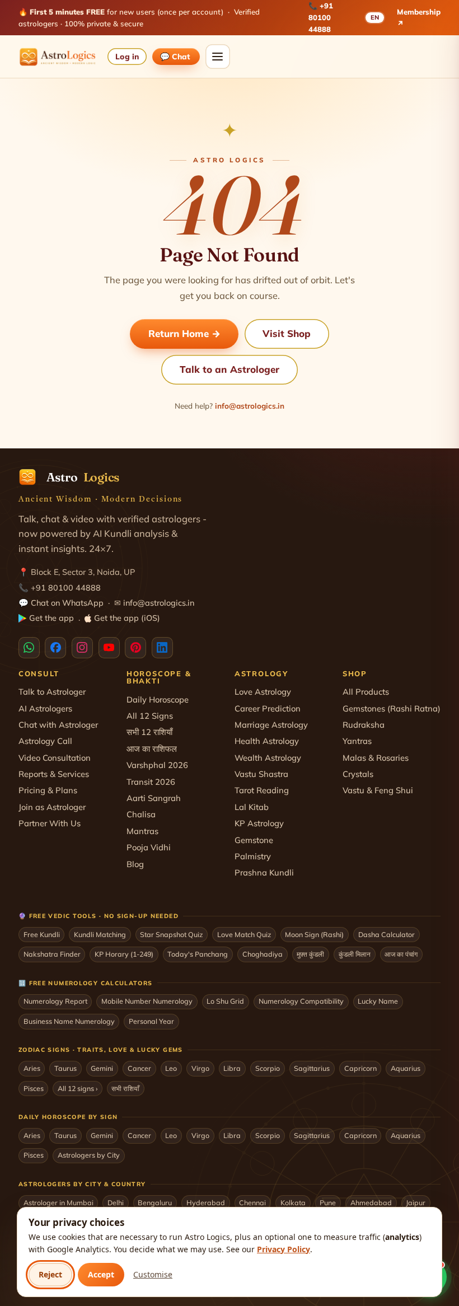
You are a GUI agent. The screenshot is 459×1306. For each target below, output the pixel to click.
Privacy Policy (283, 1249)
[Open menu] (217, 56)
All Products (366, 691)
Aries (32, 1068)
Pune (328, 1202)
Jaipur (415, 1202)
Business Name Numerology (69, 1021)
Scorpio (267, 1068)
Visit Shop (287, 333)
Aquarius (405, 1068)
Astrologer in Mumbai (58, 1202)
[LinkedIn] (162, 647)
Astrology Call (45, 741)
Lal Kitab (252, 807)
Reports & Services (53, 774)
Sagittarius (312, 1068)
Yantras (357, 741)
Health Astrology (267, 741)
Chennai (252, 1202)
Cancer (139, 1068)
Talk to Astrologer (52, 691)
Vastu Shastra (261, 774)
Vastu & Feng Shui (378, 790)
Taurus (65, 1068)
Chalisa (141, 814)
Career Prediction (268, 708)
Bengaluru (155, 1202)
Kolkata (293, 1202)
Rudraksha (364, 724)
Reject (50, 1274)
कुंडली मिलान (355, 953)
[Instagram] (82, 647)
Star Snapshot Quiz (171, 934)
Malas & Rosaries (376, 757)
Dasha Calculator (386, 934)
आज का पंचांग (401, 953)
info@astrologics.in (249, 405)
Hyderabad (205, 1202)
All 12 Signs (150, 715)
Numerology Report (55, 1000)
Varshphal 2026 (157, 765)
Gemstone (254, 840)
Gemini (102, 1068)
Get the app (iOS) (127, 618)
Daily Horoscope (158, 699)
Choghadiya (262, 953)
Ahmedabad (371, 1202)
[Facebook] (55, 647)
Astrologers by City (89, 1154)
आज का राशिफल (152, 748)
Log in (126, 56)
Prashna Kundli (264, 872)
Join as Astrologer (52, 807)
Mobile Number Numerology (147, 1000)
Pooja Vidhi (149, 847)
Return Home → (184, 333)
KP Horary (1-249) (124, 953)
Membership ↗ (419, 17)
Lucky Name (378, 1000)
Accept (101, 1274)
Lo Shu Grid (225, 1000)
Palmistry (253, 856)
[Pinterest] (135, 647)
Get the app (51, 618)
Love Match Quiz (244, 934)
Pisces (34, 1088)
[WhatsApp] (29, 647)
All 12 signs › (77, 1088)
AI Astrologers (45, 708)
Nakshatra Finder (52, 953)
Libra (232, 1068)
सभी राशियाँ (125, 1088)
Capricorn (360, 1068)
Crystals (358, 774)
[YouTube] (109, 647)
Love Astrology (263, 691)
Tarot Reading (262, 790)
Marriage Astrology (271, 724)
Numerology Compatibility (301, 1000)
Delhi (115, 1202)
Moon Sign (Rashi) (314, 934)
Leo (171, 1068)
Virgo (200, 1068)
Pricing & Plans (47, 790)
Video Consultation (54, 757)
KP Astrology (259, 823)
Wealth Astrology (268, 757)
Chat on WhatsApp (67, 603)
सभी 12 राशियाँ (149, 732)
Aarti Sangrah (154, 798)
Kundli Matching (100, 934)
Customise (152, 1274)
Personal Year (151, 1021)
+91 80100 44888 (320, 17)
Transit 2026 (151, 781)
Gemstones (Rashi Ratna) (392, 708)
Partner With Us (49, 823)
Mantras (142, 831)
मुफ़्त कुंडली (310, 953)
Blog (135, 864)
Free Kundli (42, 934)
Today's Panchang (197, 953)
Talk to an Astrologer (230, 369)
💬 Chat (175, 56)
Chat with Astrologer (58, 724)
